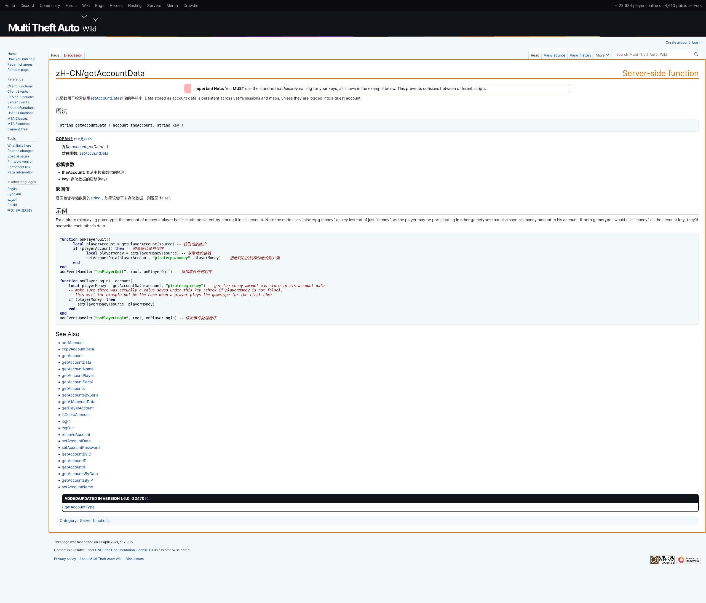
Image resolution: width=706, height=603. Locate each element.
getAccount (72, 355)
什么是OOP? (83, 139)
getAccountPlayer (78, 375)
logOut (68, 427)
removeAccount (76, 434)
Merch (172, 5)
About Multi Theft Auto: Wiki (100, 559)
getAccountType (80, 507)
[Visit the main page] (54, 23)
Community (50, 5)
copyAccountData (78, 349)
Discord (27, 5)
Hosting (135, 5)
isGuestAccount (76, 414)
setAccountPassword (81, 447)
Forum (71, 5)
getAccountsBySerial (80, 395)
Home (9, 5)
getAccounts (73, 388)
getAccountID (74, 460)
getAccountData (76, 362)
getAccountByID (76, 454)
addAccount (73, 342)
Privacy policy (65, 559)
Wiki (86, 5)
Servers (154, 5)
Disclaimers (135, 559)
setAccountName (77, 486)
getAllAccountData (78, 401)
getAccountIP (74, 467)
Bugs (99, 5)
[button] (602, 53)
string (95, 197)
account (79, 146)
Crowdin (190, 5)
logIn (66, 421)
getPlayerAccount (78, 408)
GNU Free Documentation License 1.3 (124, 550)
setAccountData (104, 98)
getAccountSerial (77, 381)
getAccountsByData (80, 473)
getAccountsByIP (77, 480)
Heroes (116, 5)
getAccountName (77, 368)
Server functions (94, 520)
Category (68, 520)
